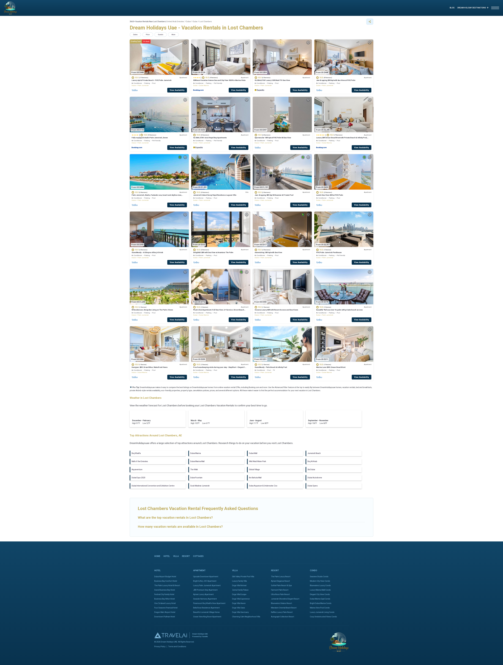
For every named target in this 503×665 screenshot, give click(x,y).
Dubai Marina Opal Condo (320, 599)
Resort (186, 556)
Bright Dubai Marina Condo (320, 603)
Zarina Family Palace (240, 590)
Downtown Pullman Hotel (164, 616)
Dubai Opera (313, 485)
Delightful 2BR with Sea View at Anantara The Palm (213, 252)
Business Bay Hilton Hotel (164, 599)
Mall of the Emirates (140, 461)
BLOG (452, 7)
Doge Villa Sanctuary (240, 612)
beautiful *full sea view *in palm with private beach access (339, 310)
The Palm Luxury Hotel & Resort (167, 585)
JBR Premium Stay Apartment (205, 590)
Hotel (166, 556)
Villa (176, 556)
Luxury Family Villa (239, 581)
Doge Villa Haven (239, 603)
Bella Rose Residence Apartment (206, 607)
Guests (160, 34)
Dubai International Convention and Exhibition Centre (153, 485)
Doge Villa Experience (241, 599)
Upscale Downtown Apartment (205, 576)
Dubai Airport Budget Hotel (165, 576)
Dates (135, 34)
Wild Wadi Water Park (257, 461)
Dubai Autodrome (315, 477)
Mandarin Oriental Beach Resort (284, 607)
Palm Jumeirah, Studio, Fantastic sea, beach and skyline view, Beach (157, 196)
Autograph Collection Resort (282, 616)
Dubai (134, 85)
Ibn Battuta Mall (255, 477)
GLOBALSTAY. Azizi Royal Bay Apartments (210, 137)
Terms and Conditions (177, 647)
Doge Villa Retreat (239, 585)
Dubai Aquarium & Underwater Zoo (263, 485)
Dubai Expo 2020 (138, 477)
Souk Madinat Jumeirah (200, 485)
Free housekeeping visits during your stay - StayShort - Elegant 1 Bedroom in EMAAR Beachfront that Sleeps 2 (219, 368)
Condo (313, 570)
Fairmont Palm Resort (279, 590)
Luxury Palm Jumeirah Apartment (207, 585)
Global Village (254, 469)
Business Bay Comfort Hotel (165, 581)
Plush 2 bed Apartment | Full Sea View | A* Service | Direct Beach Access (218, 311)
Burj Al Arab (312, 461)
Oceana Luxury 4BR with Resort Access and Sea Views (276, 310)
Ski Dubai (311, 469)
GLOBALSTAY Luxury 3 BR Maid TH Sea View (272, 80)
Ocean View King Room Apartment (207, 616)
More (173, 34)
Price (148, 34)
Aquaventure (137, 469)
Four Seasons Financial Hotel (165, 607)
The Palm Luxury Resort (280, 576)
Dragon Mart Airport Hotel (164, 612)
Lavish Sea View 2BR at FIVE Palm (329, 195)
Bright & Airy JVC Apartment (204, 581)
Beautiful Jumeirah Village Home (206, 612)
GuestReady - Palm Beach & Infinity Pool (271, 367)
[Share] (369, 21)
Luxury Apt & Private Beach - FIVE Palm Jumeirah (151, 80)
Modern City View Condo (320, 581)
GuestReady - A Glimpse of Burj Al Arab (147, 252)
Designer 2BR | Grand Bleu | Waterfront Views (150, 367)
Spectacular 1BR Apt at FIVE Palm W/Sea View (273, 137)
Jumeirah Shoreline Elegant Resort (285, 599)
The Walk (194, 469)
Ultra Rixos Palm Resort (280, 594)
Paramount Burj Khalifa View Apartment (209, 603)
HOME (157, 556)
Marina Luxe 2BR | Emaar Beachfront (330, 367)
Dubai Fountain (196, 477)
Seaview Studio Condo (319, 576)
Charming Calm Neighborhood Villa (246, 616)
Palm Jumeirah (143, 85)
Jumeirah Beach (314, 453)
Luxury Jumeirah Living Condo (322, 612)
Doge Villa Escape (239, 594)
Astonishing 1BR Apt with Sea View (268, 252)
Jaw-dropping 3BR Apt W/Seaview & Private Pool (274, 195)
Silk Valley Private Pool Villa (243, 576)
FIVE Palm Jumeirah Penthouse (329, 252)
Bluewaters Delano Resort (281, 603)
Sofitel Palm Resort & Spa (281, 585)
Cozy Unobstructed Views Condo (323, 616)
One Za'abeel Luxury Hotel (165, 603)
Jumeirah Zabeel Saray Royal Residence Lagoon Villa (214, 195)
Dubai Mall (253, 453)
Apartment (199, 570)
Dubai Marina (204, 85)
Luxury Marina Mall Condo (320, 590)
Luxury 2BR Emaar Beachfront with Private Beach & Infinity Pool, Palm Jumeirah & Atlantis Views (341, 138)
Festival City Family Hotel (164, 594)
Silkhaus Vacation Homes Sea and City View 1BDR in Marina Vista (219, 80)
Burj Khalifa (136, 453)
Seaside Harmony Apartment (205, 599)
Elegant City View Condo (320, 594)
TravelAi (205, 636)
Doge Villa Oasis (238, 607)
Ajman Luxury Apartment (203, 594)
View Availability (177, 90)
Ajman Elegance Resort (280, 581)
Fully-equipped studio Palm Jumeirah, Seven (150, 137)
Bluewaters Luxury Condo (320, 585)
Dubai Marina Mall (197, 461)
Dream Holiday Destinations (471, 7)
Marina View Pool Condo (320, 607)
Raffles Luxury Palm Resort (282, 612)
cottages (198, 556)
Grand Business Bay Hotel (164, 590)
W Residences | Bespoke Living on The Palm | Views (152, 310)
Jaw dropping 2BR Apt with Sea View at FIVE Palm (335, 80)
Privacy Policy (159, 647)
